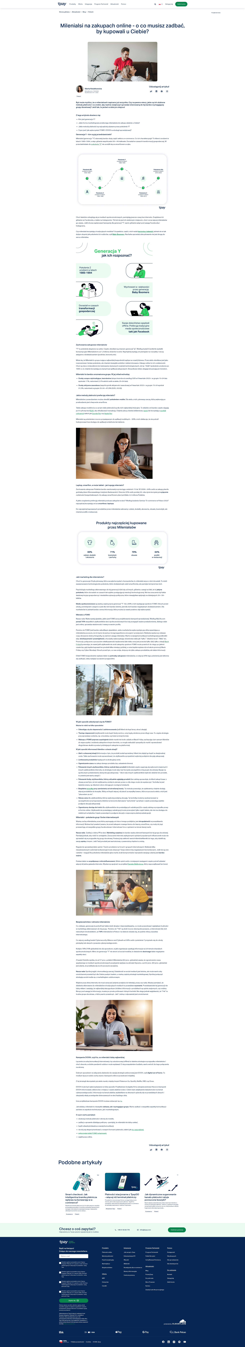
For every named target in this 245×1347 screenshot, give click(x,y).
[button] (160, 4)
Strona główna (64, 12)
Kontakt (169, 1274)
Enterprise (105, 1282)
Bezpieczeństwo (107, 1267)
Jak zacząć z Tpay (129, 1252)
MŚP (103, 1278)
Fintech (90, 12)
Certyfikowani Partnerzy (153, 1260)
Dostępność (171, 1252)
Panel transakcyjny (108, 1260)
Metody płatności (107, 1256)
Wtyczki (126, 1260)
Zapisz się (72, 1300)
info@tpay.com (145, 1230)
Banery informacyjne (130, 1271)
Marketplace (106, 1263)
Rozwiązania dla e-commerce (133, 1267)
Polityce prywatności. (69, 1323)
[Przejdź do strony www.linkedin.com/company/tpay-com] (168, 1342)
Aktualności (149, 1266)
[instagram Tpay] (167, 91)
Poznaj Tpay (149, 1274)
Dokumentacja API (129, 1256)
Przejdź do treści (216, 12)
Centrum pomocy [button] (177, 1230)
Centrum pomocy (129, 1275)
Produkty (105, 1248)
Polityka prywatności (77, 1342)
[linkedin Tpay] (156, 91)
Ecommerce (69, 1214)
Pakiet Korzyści (150, 1256)
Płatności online (107, 1252)
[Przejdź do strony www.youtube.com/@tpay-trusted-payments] (185, 1342)
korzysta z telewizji (145, 231)
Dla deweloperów (172, 1263)
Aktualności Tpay (110, 1208)
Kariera (147, 1286)
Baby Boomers (118, 234)
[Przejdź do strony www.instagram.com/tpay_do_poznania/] (174, 1342)
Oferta (104, 1274)
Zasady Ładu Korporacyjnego (154, 1289)
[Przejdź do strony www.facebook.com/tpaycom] (163, 1342)
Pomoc (169, 1248)
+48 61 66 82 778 (124, 1230)
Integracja (127, 1248)
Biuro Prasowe (150, 1282)
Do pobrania (149, 1278)
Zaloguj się (169, 4)
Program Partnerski (152, 1248)
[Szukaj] (155, 4)
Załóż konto (181, 4)
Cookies (88, 1342)
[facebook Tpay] (161, 91)
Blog (84, 12)
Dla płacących (171, 1256)
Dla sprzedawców (172, 1260)
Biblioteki (126, 1263)
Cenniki (104, 1286)
